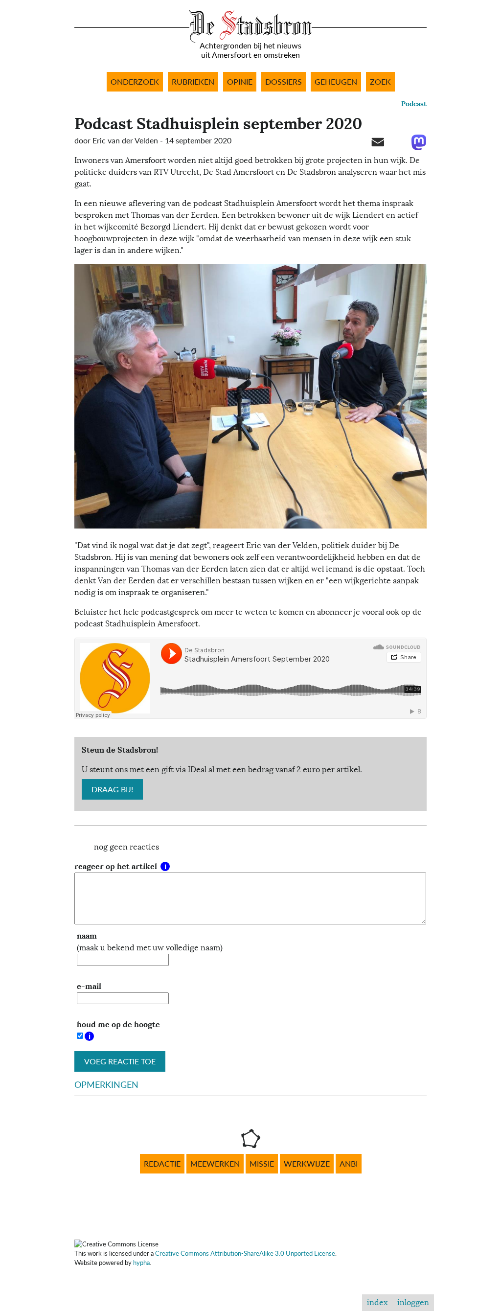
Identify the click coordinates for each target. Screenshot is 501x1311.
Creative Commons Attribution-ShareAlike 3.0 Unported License (245, 1253)
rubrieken (193, 81)
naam (87, 936)
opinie (239, 81)
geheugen (336, 81)
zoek (380, 81)
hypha (141, 1262)
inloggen (413, 1303)
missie (262, 1163)
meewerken (215, 1163)
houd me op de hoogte (118, 1024)
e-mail (89, 986)
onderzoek (135, 81)
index (377, 1303)
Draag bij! (112, 789)
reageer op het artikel (116, 866)
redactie (162, 1163)
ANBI (349, 1163)
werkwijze (307, 1163)
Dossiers (283, 81)
